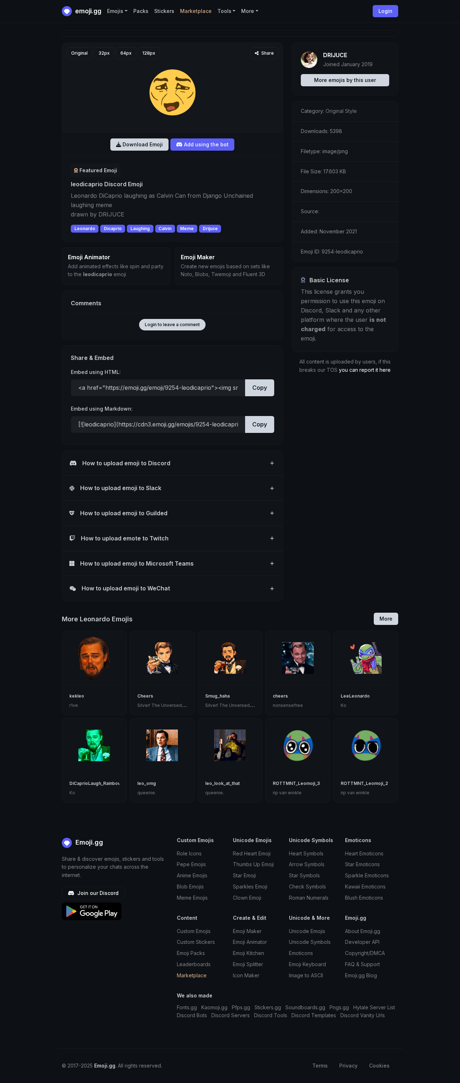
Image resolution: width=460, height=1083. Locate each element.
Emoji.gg (88, 842)
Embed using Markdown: (102, 409)
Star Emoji (244, 875)
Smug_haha (217, 696)
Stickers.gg (267, 1007)
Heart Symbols (306, 853)
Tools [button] (224, 11)
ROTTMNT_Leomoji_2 (364, 783)
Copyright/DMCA (365, 953)
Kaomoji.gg (214, 1007)
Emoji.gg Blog (361, 975)
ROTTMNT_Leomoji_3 (296, 783)
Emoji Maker (247, 931)
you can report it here (365, 370)
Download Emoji (142, 144)
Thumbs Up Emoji (253, 864)
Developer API (362, 942)
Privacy (348, 1066)
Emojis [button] (115, 11)
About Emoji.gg (362, 931)
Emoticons (301, 953)
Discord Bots (192, 1015)
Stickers (164, 11)
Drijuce (210, 228)
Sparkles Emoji (250, 886)
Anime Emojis (192, 875)
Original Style (341, 111)
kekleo (76, 696)
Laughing (140, 228)
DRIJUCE (335, 55)
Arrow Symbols (307, 864)
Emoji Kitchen (248, 953)
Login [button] (385, 11)
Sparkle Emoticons (367, 875)
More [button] (247, 11)
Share (267, 53)
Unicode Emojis (307, 931)
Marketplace (196, 11)
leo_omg (146, 783)
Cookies (379, 1066)
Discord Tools (270, 1015)
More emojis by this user (345, 80)
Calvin (164, 228)
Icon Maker (246, 975)
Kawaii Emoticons (365, 886)
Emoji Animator (250, 942)
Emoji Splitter (248, 964)
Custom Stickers (196, 942)
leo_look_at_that (222, 783)
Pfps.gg (241, 1007)
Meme (187, 228)
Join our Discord (97, 893)
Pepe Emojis (191, 864)
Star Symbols (304, 875)
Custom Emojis (194, 931)
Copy (259, 387)
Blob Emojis (190, 886)
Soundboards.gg (305, 1007)
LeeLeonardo (355, 696)
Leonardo (84, 228)
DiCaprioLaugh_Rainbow (95, 783)
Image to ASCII (306, 975)
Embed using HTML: (96, 372)
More (386, 619)
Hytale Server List (374, 1007)
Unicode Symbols (310, 942)
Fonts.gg (187, 1007)
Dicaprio (113, 228)
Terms (320, 1066)
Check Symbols (307, 886)
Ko (343, 705)
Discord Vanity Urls (362, 1015)
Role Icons (189, 853)
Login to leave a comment (172, 324)
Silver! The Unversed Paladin (167, 705)
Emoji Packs (191, 953)
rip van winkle (287, 792)
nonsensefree (288, 705)
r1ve (73, 705)
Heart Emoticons (364, 853)
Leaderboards (194, 964)
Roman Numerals (308, 898)
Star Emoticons (362, 864)
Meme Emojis (192, 898)
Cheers (145, 696)
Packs (140, 11)
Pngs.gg (339, 1007)
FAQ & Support (362, 964)
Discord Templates (313, 1015)
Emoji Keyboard (307, 964)
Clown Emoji (247, 898)
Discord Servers (230, 1015)
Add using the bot (206, 144)
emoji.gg (87, 11)
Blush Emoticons (364, 898)
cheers (280, 696)
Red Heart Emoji (252, 853)
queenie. (146, 792)
